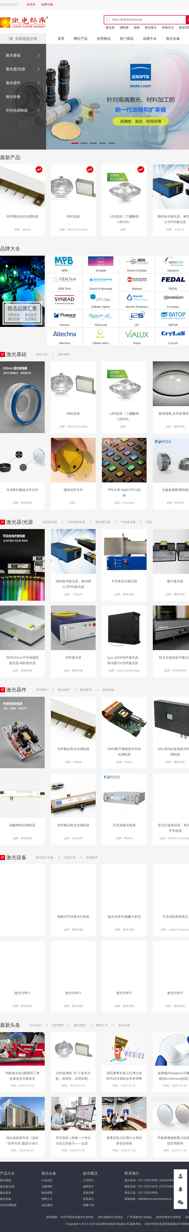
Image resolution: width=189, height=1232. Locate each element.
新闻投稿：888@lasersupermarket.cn (147, 1199)
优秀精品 (104, 38)
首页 (61, 38)
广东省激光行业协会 (139, 1217)
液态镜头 (151, 27)
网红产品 (81, 38)
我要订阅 (88, 1205)
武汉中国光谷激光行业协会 (77, 1217)
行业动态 (35, 1025)
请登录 (31, 4)
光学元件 (42, 354)
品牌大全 (150, 38)
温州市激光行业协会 (168, 1217)
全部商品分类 (26, 39)
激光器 (110, 27)
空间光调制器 (17, 110)
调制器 (124, 27)
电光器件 (64, 689)
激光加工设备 (45, 857)
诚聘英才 (88, 1186)
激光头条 (173, 38)
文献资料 (58, 1025)
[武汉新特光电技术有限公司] (40, 22)
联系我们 (88, 1199)
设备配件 (92, 857)
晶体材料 (64, 354)
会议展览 (124, 1025)
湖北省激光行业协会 (110, 1217)
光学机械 (108, 689)
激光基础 (13, 55)
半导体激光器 (76, 522)
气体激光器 (128, 522)
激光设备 (13, 97)
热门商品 (127, 38)
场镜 (137, 27)
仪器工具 (70, 857)
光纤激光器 (49, 522)
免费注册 (47, 4)
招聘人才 (102, 1025)
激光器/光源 (15, 69)
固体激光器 (102, 522)
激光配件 (86, 689)
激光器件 (13, 83)
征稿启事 (88, 1192)
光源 (149, 522)
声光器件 (42, 689)
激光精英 (80, 1025)
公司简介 (88, 1180)
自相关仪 (168, 27)
